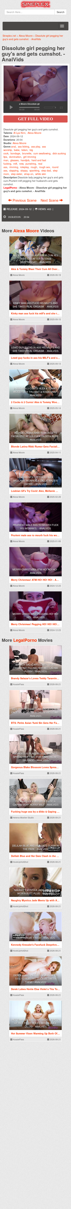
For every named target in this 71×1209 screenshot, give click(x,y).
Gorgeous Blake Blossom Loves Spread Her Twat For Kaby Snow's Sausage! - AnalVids (35, 757)
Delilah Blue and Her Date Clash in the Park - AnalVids (35, 847)
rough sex (44, 167)
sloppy (24, 170)
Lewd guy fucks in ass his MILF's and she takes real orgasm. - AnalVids (35, 349)
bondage (15, 153)
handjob (25, 160)
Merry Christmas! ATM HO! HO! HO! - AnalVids (35, 571)
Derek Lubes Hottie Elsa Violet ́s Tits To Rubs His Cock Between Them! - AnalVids (35, 979)
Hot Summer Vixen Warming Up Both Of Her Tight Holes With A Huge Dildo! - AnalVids (35, 1023)
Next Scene (50, 200)
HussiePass (18, 684)
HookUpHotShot (20, 861)
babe (16, 150)
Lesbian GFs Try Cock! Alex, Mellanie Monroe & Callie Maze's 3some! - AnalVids (35, 480)
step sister (16, 174)
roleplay (24, 167)
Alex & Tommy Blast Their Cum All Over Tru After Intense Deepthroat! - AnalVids (35, 259)
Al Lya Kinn (19, 132)
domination (15, 156)
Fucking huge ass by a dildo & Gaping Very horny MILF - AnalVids (35, 803)
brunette (26, 153)
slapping (13, 170)
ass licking (23, 146)
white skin (40, 174)
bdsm (25, 150)
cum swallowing (41, 153)
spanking (34, 170)
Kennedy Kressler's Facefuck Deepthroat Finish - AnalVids (35, 936)
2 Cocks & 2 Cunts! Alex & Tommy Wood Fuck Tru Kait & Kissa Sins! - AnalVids (35, 392)
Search (60, 12)
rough (34, 167)
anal (13, 146)
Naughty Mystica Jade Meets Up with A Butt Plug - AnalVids (35, 891)
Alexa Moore (34, 132)
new (21, 163)
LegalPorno (25, 640)
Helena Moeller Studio (23, 817)
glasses (14, 160)
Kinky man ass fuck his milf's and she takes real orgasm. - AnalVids (35, 304)
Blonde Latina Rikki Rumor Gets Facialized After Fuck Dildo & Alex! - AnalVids (35, 436)
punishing (31, 163)
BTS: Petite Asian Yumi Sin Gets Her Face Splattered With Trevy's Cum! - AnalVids (35, 712)
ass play (35, 146)
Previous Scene (25, 200)
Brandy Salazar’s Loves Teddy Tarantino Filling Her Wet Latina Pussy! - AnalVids (35, 668)
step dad (46, 170)
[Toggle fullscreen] (60, 107)
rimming (13, 167)
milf (15, 163)
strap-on (28, 174)
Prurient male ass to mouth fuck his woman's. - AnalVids (35, 526)
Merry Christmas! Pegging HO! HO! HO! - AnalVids (35, 615)
